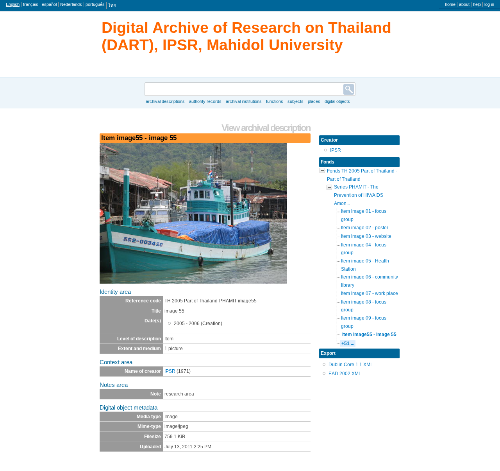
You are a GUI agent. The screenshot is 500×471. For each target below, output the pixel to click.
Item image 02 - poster (364, 227)
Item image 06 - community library (369, 281)
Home (450, 4)
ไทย (112, 5)
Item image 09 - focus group (363, 322)
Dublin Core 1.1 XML (351, 364)
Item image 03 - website (366, 236)
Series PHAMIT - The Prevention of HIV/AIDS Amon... (358, 195)
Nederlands (71, 4)
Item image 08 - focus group (363, 306)
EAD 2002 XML (345, 373)
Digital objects (337, 101)
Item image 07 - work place (369, 293)
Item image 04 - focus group (363, 249)
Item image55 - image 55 (369, 334)
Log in (489, 4)
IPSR (169, 371)
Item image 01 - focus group (363, 215)
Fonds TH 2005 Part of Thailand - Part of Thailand (362, 175)
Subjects (296, 101)
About (464, 4)
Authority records (205, 101)
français (30, 4)
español (49, 4)
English (13, 4)
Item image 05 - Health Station (365, 265)
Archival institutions (244, 101)
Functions (274, 101)
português (95, 4)
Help (477, 4)
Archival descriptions (165, 101)
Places (314, 101)
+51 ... (347, 343)
